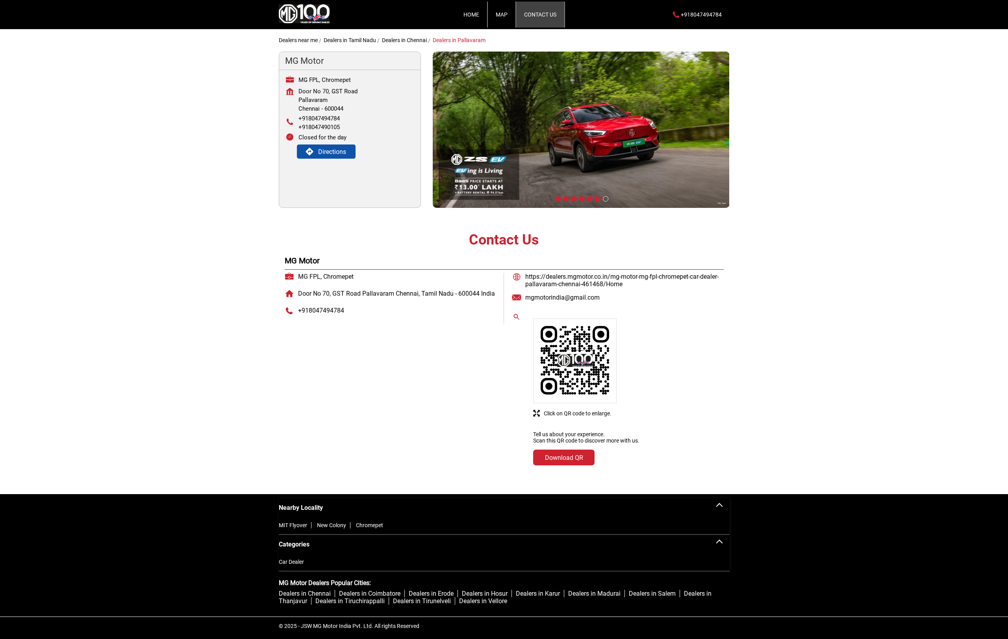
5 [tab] (589, 198)
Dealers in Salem (652, 593)
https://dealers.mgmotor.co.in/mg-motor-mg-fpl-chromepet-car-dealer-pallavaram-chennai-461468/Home (622, 280)
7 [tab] (605, 198)
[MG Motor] (304, 14)
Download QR (564, 457)
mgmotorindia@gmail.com (562, 297)
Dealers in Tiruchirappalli (350, 601)
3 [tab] (573, 198)
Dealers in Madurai (594, 593)
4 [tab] (581, 198)
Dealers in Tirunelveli (422, 601)
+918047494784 (319, 118)
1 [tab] (558, 198)
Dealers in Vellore (483, 601)
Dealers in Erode (431, 593)
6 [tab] (597, 198)
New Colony (331, 525)
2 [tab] (565, 198)
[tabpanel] (581, 130)
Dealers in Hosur (485, 593)
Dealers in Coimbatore (369, 593)
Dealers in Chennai (305, 593)
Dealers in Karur (538, 593)
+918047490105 (319, 127)
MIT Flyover (293, 525)
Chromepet (369, 525)
